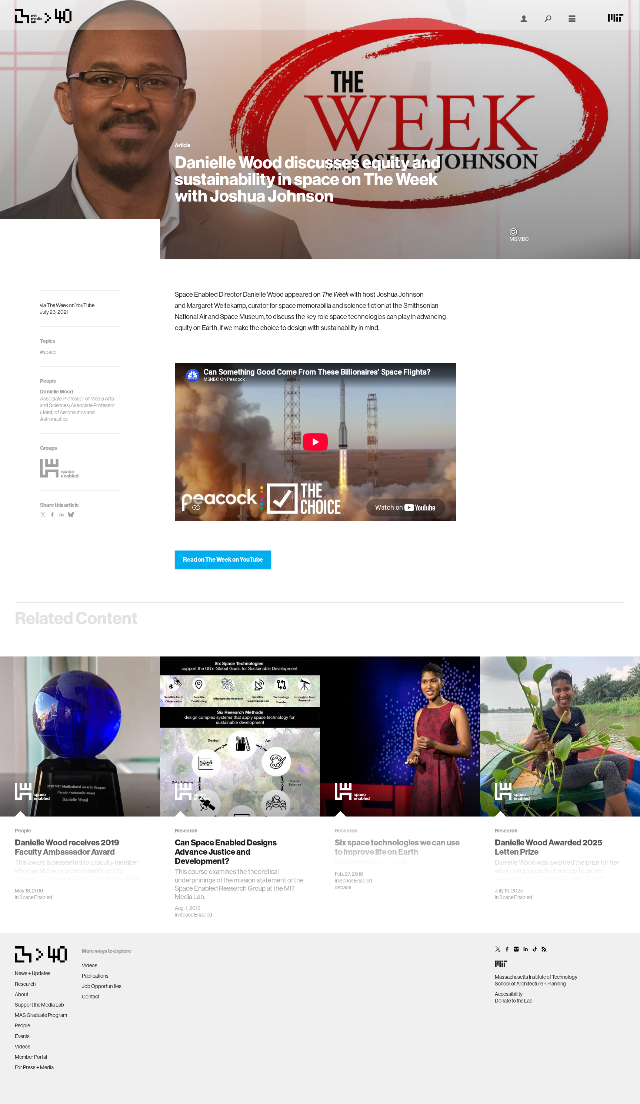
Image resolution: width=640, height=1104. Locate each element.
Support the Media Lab (39, 1005)
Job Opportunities (101, 986)
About (21, 994)
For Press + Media (34, 1067)
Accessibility (509, 994)
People (22, 1025)
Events (22, 1036)
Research (25, 984)
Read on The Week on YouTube (223, 559)
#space (343, 887)
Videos (22, 1047)
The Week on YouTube (70, 305)
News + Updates (32, 973)
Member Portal (31, 1057)
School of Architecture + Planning (530, 984)
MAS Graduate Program (41, 1015)
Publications (95, 976)
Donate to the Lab (514, 1001)
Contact (90, 997)
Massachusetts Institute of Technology (536, 977)
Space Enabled (35, 897)
